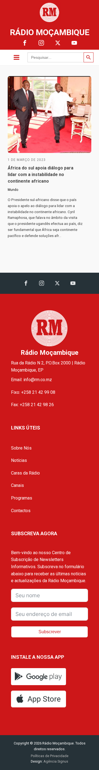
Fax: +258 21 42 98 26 (32, 404)
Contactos (21, 510)
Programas (21, 498)
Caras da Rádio (25, 473)
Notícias (19, 460)
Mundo (13, 190)
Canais (17, 485)
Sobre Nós (21, 448)
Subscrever (49, 631)
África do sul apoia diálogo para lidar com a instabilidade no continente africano (40, 174)
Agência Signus (55, 761)
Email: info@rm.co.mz (31, 379)
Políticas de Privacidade (49, 756)
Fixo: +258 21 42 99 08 (33, 392)
